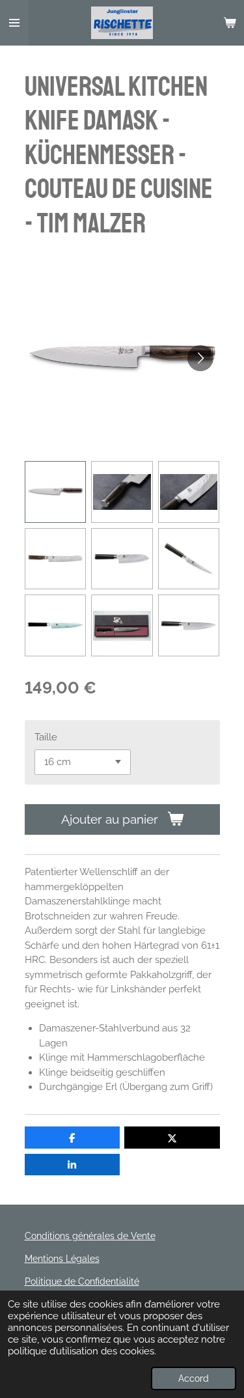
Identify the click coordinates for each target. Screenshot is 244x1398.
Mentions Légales (62, 1258)
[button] (56, 492)
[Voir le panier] (229, 23)
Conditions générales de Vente (90, 1236)
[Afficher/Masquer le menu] (14, 23)
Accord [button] (193, 1378)
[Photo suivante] (200, 358)
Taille (45, 737)
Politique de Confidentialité (82, 1281)
